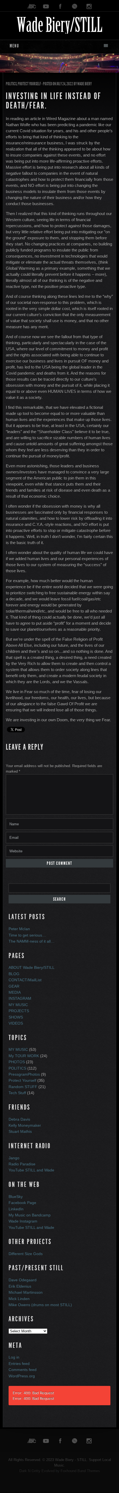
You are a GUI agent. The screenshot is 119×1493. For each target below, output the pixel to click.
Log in (14, 1357)
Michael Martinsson (26, 1292)
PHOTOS (17, 1062)
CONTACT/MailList (25, 980)
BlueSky (16, 1196)
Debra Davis (19, 1119)
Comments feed (23, 1369)
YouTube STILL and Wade (31, 1170)
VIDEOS (16, 1023)
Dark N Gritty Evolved (37, 1471)
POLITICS (11, 83)
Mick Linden (19, 1298)
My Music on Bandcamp (30, 1215)
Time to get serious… (27, 935)
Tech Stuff (17, 1093)
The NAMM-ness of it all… (32, 941)
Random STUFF (23, 1086)
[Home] (59, 24)
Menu (14, 46)
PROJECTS (19, 1011)
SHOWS (16, 1017)
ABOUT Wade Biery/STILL (32, 967)
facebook (60, 6)
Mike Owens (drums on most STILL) (40, 1305)
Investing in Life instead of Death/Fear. (53, 101)
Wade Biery (84, 83)
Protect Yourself (29, 83)
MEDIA (15, 992)
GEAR (14, 986)
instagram (89, 6)
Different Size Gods (26, 1253)
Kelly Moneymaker (25, 1125)
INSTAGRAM (20, 998)
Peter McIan (19, 929)
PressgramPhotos (24, 1074)
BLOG (14, 974)
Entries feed (19, 1363)
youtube (46, 6)
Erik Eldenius (20, 1286)
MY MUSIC (18, 1005)
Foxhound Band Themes (80, 1471)
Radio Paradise (22, 1164)
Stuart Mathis (20, 1131)
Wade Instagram (23, 1221)
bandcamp (31, 6)
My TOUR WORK (24, 1056)
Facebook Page (22, 1202)
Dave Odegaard (23, 1280)
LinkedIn (16, 1209)
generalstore (74, 6)
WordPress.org (22, 1376)
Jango (14, 1158)
